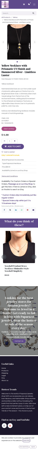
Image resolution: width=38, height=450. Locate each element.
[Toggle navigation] (34, 4)
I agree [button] (33, 446)
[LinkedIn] (15, 209)
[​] (4, 425)
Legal (4, 375)
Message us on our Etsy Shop (20, 184)
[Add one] (15, 141)
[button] (3, 42)
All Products (6, 17)
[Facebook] (4, 209)
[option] (19, 257)
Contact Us (19, 341)
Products (5, 370)
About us (5, 380)
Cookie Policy (26, 440)
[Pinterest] (27, 209)
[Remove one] (4, 141)
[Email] (33, 209)
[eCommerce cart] (24, 4)
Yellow (15, 17)
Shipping (5, 373)
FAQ (3, 378)
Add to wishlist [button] (9, 152)
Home (4, 368)
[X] (10, 209)
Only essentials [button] (24, 446)
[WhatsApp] (21, 209)
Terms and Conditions (10, 176)
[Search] (33, 13)
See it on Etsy (9, 129)
